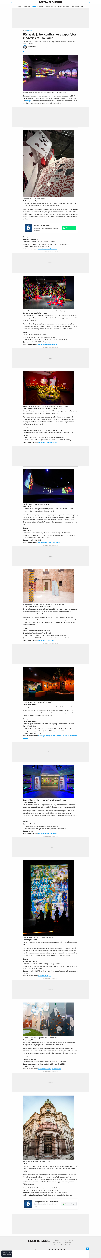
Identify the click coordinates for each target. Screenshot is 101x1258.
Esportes (72, 6)
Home (19, 6)
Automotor (66, 6)
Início (24, 30)
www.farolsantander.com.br (47, 249)
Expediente (68, 1242)
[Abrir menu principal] (11, 2)
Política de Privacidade (58, 1244)
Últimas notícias (26, 6)
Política (48, 6)
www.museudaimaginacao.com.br (49, 1069)
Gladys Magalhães (32, 46)
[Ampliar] (76, 57)
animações (28, 101)
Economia (53, 6)
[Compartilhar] (90, 2)
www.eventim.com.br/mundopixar (49, 542)
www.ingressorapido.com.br (47, 442)
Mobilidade (59, 6)
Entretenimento (41, 6)
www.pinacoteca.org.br (46, 640)
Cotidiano (33, 6)
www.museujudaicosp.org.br (47, 833)
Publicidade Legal (57, 1242)
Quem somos (56, 1240)
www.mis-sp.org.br (44, 976)
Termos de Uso (68, 1244)
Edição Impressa (79, 6)
